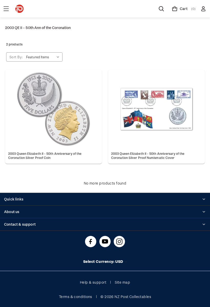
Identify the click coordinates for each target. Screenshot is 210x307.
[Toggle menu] (6, 9)
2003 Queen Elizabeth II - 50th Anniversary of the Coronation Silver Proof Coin (44, 155)
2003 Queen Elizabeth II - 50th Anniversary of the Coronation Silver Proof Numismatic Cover (147, 155)
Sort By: (16, 57)
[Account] (203, 8)
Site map (122, 282)
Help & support (93, 282)
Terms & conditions (75, 296)
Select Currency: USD (103, 261)
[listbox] (43, 57)
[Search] (161, 8)
